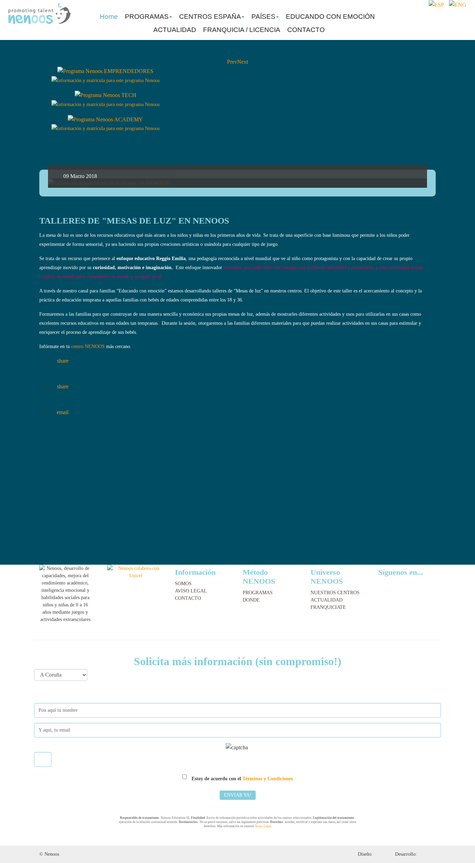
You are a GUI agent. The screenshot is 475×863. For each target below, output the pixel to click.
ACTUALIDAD (174, 29)
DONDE (251, 600)
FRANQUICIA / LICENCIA (241, 29)
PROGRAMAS (147, 16)
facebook (437, 15)
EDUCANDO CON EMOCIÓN (330, 16)
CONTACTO (306, 29)
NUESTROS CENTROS (335, 592)
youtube (463, 15)
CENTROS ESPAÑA (210, 16)
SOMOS (183, 583)
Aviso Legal (263, 826)
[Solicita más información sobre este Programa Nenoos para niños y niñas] (105, 80)
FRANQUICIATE (328, 607)
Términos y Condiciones (267, 778)
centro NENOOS (88, 346)
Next (242, 62)
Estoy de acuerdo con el (241, 778)
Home (109, 16)
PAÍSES (263, 16)
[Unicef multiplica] (135, 571)
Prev (232, 62)
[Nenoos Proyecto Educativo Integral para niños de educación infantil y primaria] (39, 13)
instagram (449, 15)
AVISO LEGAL (191, 591)
